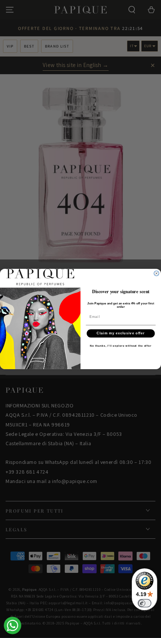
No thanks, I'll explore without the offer (121, 345)
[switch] (144, 603)
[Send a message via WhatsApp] (12, 625)
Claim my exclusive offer (121, 333)
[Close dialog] (156, 273)
